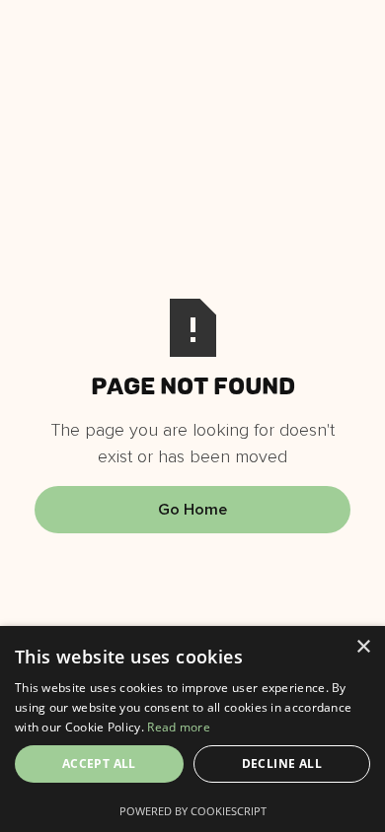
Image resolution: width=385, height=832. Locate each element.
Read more (178, 727)
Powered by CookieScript (193, 810)
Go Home (192, 510)
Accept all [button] (99, 763)
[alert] (192, 729)
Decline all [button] (282, 763)
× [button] (362, 647)
